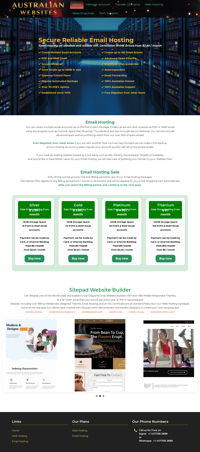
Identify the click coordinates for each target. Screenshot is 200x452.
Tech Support (108, 13)
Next (193, 358)
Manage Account (98, 4)
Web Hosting (154, 4)
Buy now (34, 258)
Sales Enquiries (83, 13)
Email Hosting (20, 441)
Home (76, 4)
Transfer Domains (127, 4)
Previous (7, 358)
